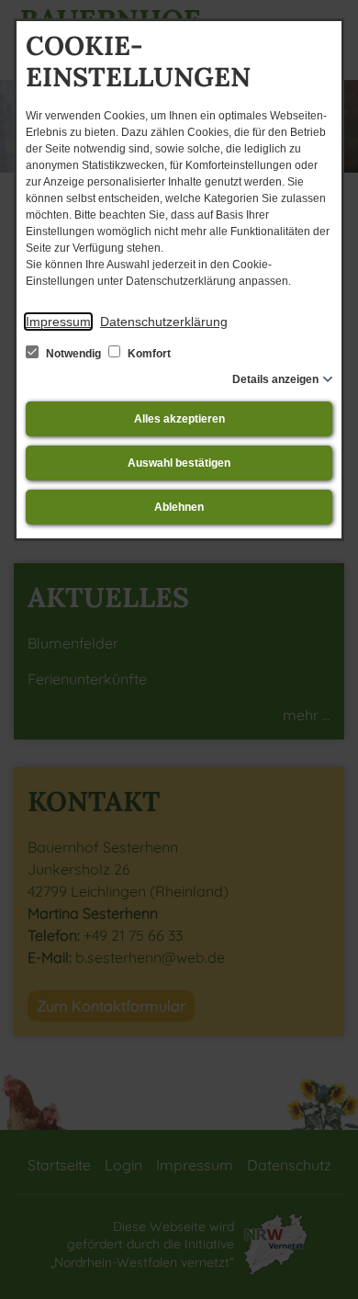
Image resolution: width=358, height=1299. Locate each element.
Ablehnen (179, 507)
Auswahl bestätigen (179, 463)
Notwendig (73, 353)
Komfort (148, 353)
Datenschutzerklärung (164, 321)
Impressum (58, 321)
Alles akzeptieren (179, 418)
